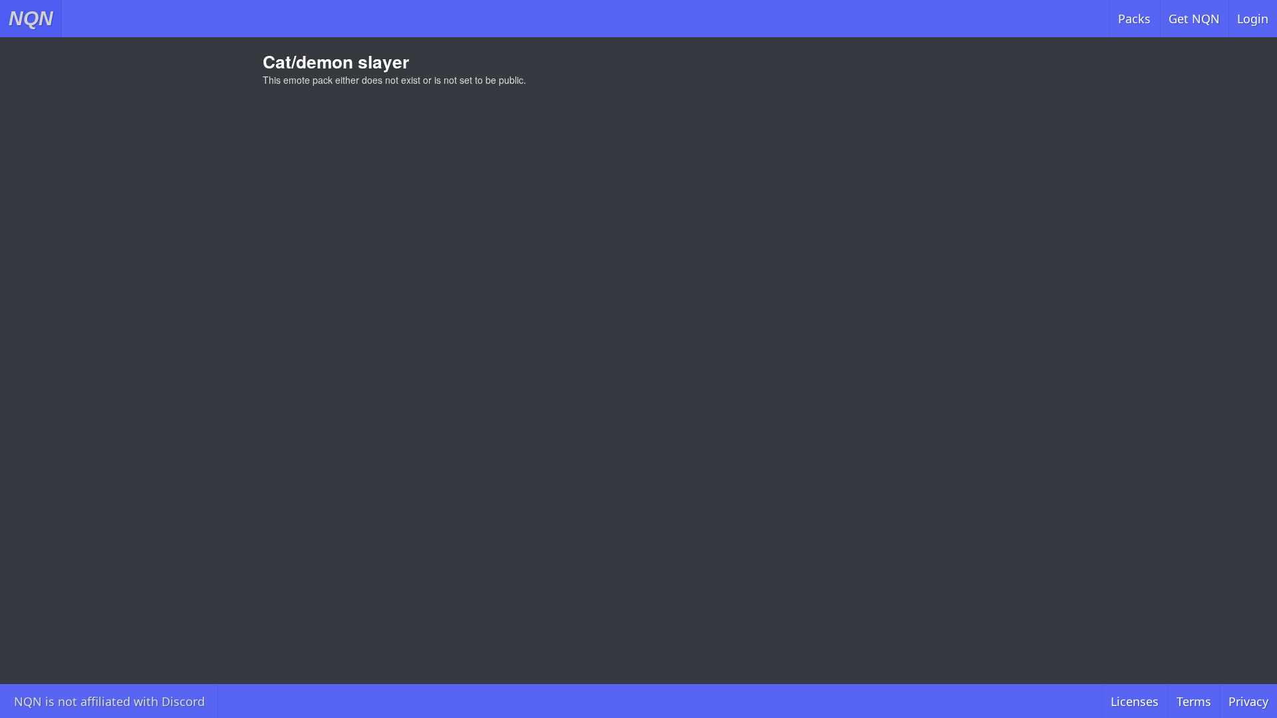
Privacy (1248, 701)
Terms (1194, 701)
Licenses (1135, 701)
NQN (31, 18)
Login (1252, 19)
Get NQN (1194, 19)
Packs (1134, 19)
